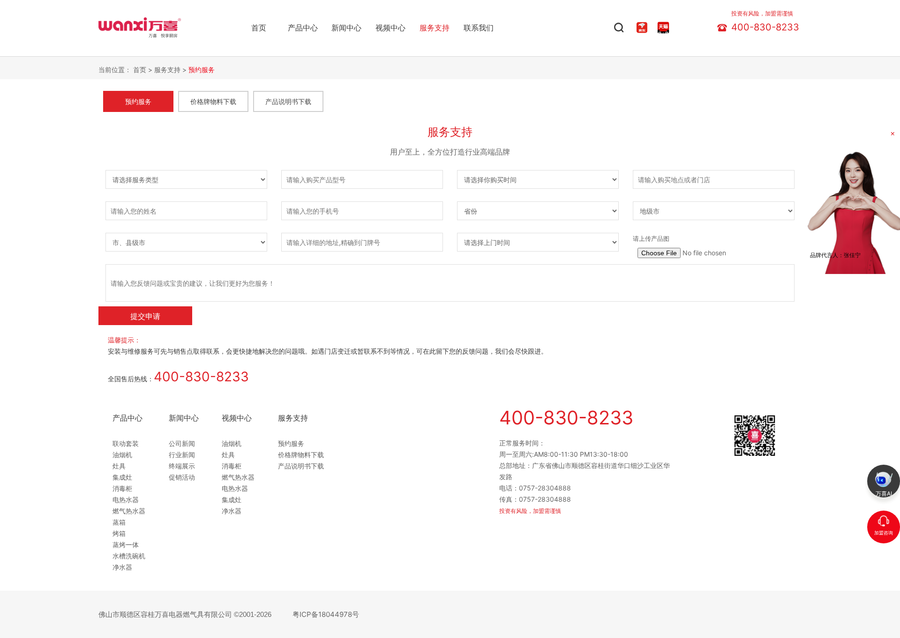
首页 (258, 27)
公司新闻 (182, 443)
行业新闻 (182, 455)
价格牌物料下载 (213, 101)
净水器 (122, 567)
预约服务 (201, 70)
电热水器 (125, 500)
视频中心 (390, 27)
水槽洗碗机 (128, 556)
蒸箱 (119, 522)
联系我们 (479, 27)
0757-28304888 (545, 488)
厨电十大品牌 (116, 19)
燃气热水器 (128, 511)
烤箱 (119, 533)
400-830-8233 (765, 25)
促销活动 (182, 477)
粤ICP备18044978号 (325, 614)
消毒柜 (122, 488)
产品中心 (303, 27)
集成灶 (122, 477)
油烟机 (122, 455)
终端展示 (182, 466)
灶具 (119, 466)
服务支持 (435, 27)
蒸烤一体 (125, 545)
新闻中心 (346, 27)
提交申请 (145, 316)
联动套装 (125, 443)
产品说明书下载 (288, 101)
